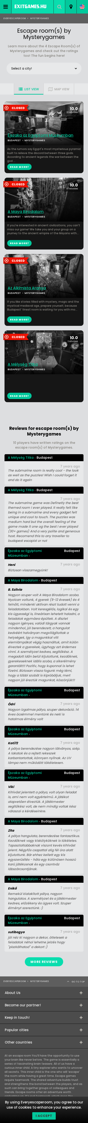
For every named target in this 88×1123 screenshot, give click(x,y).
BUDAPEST (14, 216)
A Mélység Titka (23, 364)
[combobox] (70, 7)
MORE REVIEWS (44, 962)
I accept (44, 1116)
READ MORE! (19, 243)
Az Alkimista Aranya (27, 288)
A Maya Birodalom (26, 211)
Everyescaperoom (14, 18)
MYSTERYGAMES (35, 216)
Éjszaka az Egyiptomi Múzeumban (40, 135)
